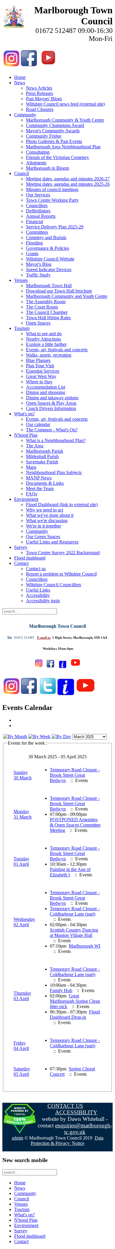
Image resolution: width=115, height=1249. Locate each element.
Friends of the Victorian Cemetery (57, 157)
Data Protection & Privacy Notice (67, 1140)
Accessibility (38, 595)
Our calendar (38, 424)
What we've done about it (49, 515)
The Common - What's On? (52, 429)
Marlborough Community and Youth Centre (66, 296)
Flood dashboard (29, 557)
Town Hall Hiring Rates (48, 317)
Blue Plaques (38, 360)
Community (25, 114)
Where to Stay (39, 381)
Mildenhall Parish (42, 456)
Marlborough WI (84, 945)
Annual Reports (40, 216)
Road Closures (39, 109)
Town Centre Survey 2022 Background (63, 552)
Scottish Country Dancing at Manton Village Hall (74, 932)
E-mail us (43, 637)
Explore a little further (46, 344)
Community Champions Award (55, 125)
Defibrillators (38, 210)
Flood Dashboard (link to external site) (62, 504)
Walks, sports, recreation (48, 354)
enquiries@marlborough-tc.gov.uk (83, 1128)
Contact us (36, 568)
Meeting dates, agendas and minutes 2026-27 (68, 178)
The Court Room (42, 306)
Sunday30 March (23, 775)
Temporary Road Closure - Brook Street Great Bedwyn (75, 775)
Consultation (38, 152)
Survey (20, 547)
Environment (26, 499)
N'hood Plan (25, 435)
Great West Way (41, 376)
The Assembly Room (45, 301)
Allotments (36, 162)
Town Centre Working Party (52, 200)
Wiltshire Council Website (50, 258)
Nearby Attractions (43, 338)
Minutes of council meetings (52, 189)
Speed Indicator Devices (48, 269)
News (19, 82)
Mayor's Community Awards (53, 130)
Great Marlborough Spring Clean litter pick (75, 1001)
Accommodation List (45, 387)
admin (17, 1137)
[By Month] (15, 736)
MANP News (39, 477)
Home (20, 77)
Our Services (38, 194)
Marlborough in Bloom (47, 168)
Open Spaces (38, 322)
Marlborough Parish (44, 451)
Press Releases (39, 93)
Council (21, 173)
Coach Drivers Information (51, 408)
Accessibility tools (43, 600)
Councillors (36, 205)
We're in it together (43, 525)
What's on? (24, 413)
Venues (21, 280)
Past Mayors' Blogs (44, 98)
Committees (37, 232)
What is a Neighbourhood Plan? (56, 440)
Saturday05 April (22, 1071)
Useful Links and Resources (52, 541)
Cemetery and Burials (46, 237)
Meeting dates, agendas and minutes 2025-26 (68, 184)
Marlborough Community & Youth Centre (65, 120)
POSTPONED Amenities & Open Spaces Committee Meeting (75, 825)
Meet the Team (40, 488)
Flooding (34, 242)
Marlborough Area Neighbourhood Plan (63, 146)
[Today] (61, 736)
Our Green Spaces (43, 536)
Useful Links (38, 589)
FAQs (31, 493)
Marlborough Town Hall (49, 285)
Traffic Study (38, 274)
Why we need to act (44, 509)
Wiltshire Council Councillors (53, 584)
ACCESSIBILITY (76, 1112)
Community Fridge (43, 136)
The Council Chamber (47, 312)
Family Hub (61, 990)
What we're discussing (47, 520)
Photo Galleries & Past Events (54, 141)
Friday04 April (21, 1045)
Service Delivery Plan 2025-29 (54, 226)
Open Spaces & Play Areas (51, 403)
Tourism (21, 328)
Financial (34, 221)
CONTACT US (65, 1106)
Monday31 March (23, 814)
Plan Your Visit (40, 365)
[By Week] (39, 736)
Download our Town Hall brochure (59, 290)
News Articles (39, 87)
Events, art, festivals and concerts (57, 349)
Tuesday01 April (21, 861)
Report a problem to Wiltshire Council (61, 573)
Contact (21, 563)
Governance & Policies (47, 248)
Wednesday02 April (24, 922)
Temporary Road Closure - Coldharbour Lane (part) (75, 911)
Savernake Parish (42, 461)
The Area (34, 445)
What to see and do (44, 333)
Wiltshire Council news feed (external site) (65, 104)
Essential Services (42, 371)
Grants (32, 253)
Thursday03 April (22, 996)
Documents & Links (45, 483)
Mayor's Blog (38, 264)
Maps (31, 467)
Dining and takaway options (52, 397)
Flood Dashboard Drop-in (75, 1014)
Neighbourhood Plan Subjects (54, 472)
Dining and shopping (45, 392)
